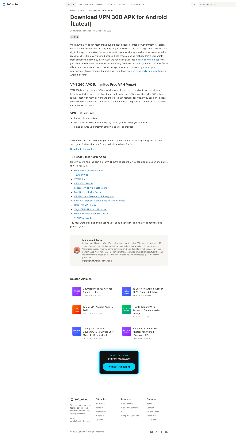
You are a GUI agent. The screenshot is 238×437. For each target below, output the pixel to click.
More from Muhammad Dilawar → (97, 261)
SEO (123, 411)
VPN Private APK (83, 217)
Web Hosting (127, 403)
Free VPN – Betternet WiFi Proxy (91, 213)
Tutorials (111, 4)
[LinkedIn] (166, 431)
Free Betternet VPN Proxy (87, 192)
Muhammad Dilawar (82, 31)
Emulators (123, 4)
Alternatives (101, 411)
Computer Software (130, 415)
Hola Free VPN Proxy (85, 205)
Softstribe (81, 399)
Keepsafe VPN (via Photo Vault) (90, 187)
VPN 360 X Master (83, 183)
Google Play (89, 149)
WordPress (100, 403)
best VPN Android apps (148, 59)
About (149, 403)
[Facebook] (161, 431)
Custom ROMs (137, 4)
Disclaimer (151, 419)
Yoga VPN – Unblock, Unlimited (90, 209)
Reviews (99, 419)
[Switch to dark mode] (194, 4)
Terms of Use (153, 415)
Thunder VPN (81, 174)
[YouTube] (151, 431)
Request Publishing (119, 366)
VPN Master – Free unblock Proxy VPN (94, 196)
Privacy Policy (153, 411)
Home (72, 10)
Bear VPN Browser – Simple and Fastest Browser (99, 200)
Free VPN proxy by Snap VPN (89, 170)
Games (100, 4)
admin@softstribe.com (80, 421)
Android (71, 4)
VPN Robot (80, 179)
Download (75, 149)
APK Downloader (85, 4)
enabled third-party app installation (145, 71)
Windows (100, 415)
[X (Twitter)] (156, 431)
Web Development (129, 407)
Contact (150, 407)
